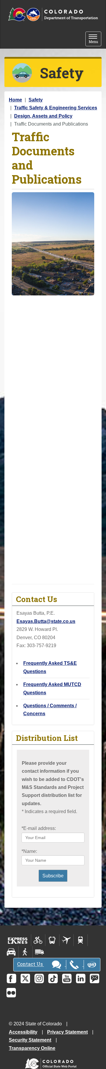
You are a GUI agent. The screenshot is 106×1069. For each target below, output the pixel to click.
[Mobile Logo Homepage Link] (53, 14)
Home (15, 99)
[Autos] (11, 952)
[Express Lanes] (17, 940)
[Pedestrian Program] (25, 952)
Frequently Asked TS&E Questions (50, 667)
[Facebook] (11, 978)
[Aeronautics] (66, 940)
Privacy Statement (67, 1032)
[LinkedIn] (81, 978)
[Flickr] (11, 993)
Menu (95, 39)
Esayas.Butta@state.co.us (45, 621)
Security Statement (30, 1039)
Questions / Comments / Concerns (50, 709)
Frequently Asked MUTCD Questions (52, 688)
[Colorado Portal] (52, 1062)
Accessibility (23, 1032)
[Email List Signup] (94, 978)
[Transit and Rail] (52, 940)
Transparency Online (32, 1048)
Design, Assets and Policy (43, 116)
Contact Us (30, 964)
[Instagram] (39, 978)
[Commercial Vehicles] (39, 952)
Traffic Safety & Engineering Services (55, 107)
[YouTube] (67, 978)
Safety (36, 99)
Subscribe (53, 875)
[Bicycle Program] (38, 940)
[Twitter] (25, 978)
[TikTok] (53, 978)
